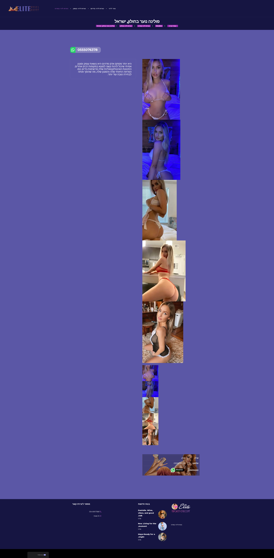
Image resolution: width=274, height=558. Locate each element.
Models (159, 26)
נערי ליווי (112, 8)
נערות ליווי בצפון (79, 8)
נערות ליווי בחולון (126, 26)
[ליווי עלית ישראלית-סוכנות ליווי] (28, 9)
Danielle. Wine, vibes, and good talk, (146, 513)
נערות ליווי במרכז (61, 8)
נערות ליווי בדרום (97, 8)
